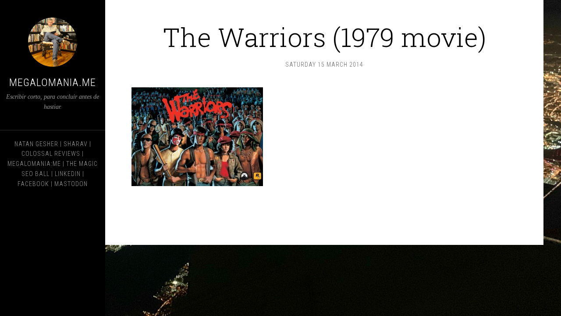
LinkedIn (68, 173)
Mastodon (71, 183)
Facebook (33, 183)
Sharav (76, 143)
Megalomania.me (52, 82)
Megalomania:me (34, 163)
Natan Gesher (36, 143)
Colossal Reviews (50, 153)
